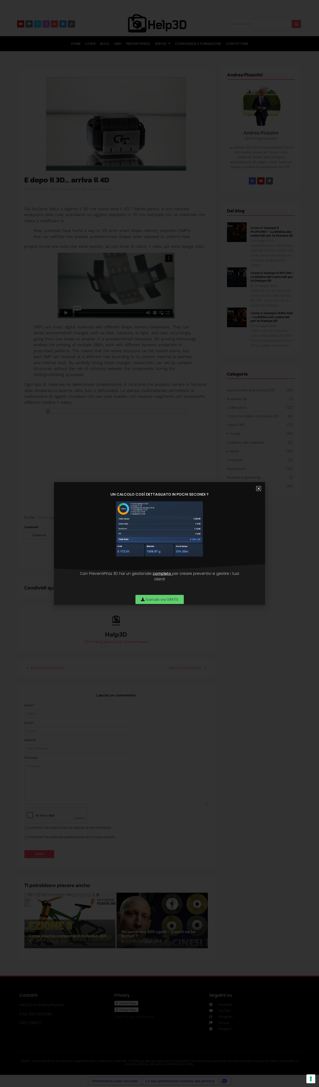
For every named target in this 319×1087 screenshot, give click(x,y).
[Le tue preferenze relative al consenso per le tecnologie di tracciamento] (310, 1078)
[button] (258, 488)
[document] (159, 543)
